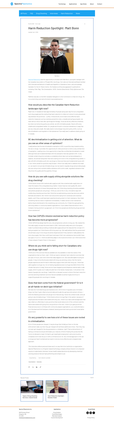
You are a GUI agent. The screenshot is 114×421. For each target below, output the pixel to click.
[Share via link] (40, 367)
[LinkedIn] (87, 413)
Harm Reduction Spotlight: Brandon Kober (56, 396)
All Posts (24, 13)
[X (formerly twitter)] (94, 413)
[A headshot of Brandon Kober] (57, 387)
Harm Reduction (67, 13)
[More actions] (85, 24)
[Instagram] (90, 413)
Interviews (54, 13)
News (78, 13)
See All (91, 377)
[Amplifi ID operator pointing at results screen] (32, 387)
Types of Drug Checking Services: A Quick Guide (30, 396)
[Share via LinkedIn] (36, 367)
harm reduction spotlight (44, 357)
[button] (62, 3)
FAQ (31, 13)
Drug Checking (41, 13)
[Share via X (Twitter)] (33, 367)
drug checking (32, 357)
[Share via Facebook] (29, 367)
